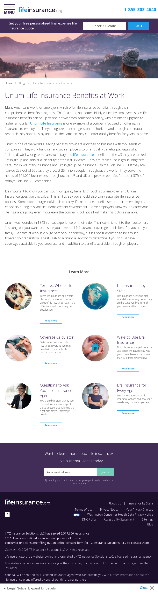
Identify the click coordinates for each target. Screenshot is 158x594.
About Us (115, 503)
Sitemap (147, 519)
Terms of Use (84, 509)
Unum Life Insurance (46, 123)
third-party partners (73, 579)
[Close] (148, 587)
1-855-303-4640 (140, 9)
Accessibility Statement (119, 519)
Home (8, 83)
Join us (105, 472)
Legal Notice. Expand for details (31, 588)
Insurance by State (141, 503)
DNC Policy (89, 519)
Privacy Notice (109, 509)
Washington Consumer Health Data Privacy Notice (120, 514)
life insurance (83, 154)
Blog (22, 83)
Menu (10, 9)
